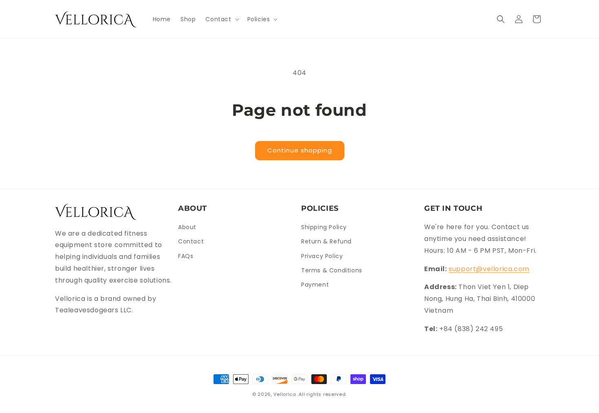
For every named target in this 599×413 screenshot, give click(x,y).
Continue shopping (299, 150)
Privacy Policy (322, 256)
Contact (191, 241)
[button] (221, 19)
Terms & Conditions (331, 270)
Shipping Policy (324, 227)
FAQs (185, 256)
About (187, 227)
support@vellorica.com (489, 269)
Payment (315, 284)
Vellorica (284, 394)
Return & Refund (326, 241)
